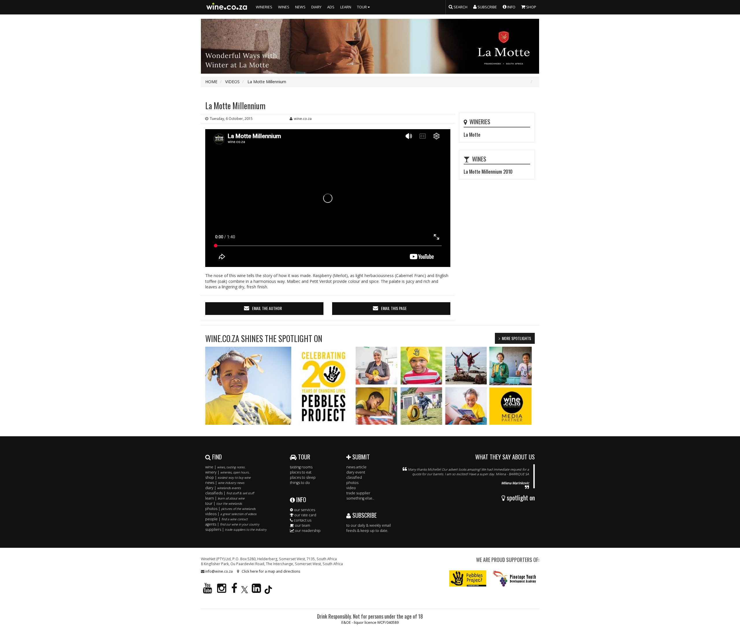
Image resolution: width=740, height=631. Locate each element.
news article (356, 467)
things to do (300, 482)
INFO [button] (510, 7)
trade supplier (358, 493)
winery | (227, 472)
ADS (330, 7)
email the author (267, 308)
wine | (225, 467)
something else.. (360, 498)
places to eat (300, 472)
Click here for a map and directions (271, 571)
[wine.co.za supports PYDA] (514, 578)
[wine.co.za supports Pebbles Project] (468, 578)
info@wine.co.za (219, 571)
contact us (302, 520)
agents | (232, 524)
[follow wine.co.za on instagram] (221, 590)
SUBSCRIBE (364, 515)
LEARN (345, 7)
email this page (394, 308)
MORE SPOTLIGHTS (516, 338)
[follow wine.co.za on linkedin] (256, 590)
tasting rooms (301, 467)
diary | (223, 487)
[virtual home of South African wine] (227, 7)
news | (224, 482)
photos (352, 482)
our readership (307, 530)
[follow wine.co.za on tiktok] (268, 590)
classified (354, 477)
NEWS (300, 7)
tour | (223, 503)
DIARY (316, 7)
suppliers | (236, 529)
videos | (230, 513)
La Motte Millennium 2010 (488, 171)
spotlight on (520, 497)
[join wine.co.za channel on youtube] (207, 590)
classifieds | (229, 493)
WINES (283, 7)
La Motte (472, 134)
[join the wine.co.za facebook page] (234, 590)
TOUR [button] (362, 7)
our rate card (304, 515)
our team (302, 525)
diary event (355, 472)
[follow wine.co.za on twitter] (244, 590)
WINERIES (264, 7)
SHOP (530, 7)
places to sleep (303, 477)
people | (226, 519)
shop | (228, 477)
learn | (225, 498)
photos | (230, 508)
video (351, 487)
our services (304, 509)
